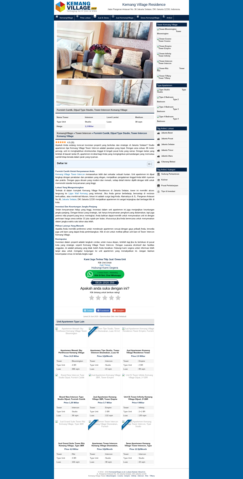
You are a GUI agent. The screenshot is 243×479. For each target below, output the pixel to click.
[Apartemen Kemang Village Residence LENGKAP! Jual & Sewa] (76, 12)
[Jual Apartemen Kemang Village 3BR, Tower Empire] (105, 377)
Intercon (141, 476)
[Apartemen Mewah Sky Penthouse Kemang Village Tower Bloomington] (71, 333)
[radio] (92, 298)
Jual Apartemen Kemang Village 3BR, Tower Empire (104, 398)
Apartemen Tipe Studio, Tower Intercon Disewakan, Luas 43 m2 (104, 352)
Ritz (146, 476)
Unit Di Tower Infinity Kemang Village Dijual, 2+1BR (138, 398)
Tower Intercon (83, 133)
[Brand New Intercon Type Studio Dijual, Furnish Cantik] (71, 377)
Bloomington (111, 476)
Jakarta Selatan (69, 199)
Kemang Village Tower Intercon (70, 174)
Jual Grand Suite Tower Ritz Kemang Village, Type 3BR (71, 444)
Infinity (133, 476)
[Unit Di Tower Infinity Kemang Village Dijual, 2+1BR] (138, 377)
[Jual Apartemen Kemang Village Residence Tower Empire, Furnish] (138, 331)
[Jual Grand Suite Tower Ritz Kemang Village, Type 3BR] (71, 424)
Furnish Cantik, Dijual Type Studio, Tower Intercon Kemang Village (92, 110)
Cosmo (120, 476)
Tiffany (152, 476)
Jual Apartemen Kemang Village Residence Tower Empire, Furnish (138, 352)
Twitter (89, 310)
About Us (141, 472)
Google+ (120, 310)
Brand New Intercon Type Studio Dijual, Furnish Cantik (71, 398)
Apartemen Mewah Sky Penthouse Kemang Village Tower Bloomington (71, 352)
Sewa (107, 265)
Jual (101, 265)
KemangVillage (65, 133)
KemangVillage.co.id (117, 472)
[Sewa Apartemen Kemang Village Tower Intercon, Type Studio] (138, 426)
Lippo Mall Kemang (77, 193)
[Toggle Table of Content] (148, 164)
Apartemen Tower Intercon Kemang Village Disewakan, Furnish (105, 445)
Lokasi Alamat (131, 472)
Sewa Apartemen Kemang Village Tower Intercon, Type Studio (138, 445)
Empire (127, 476)
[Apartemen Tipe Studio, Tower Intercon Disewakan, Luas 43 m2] (105, 331)
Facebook (104, 310)
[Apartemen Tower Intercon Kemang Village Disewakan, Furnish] (105, 426)
